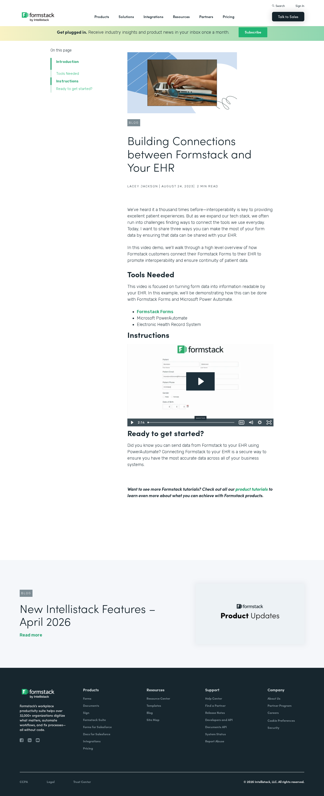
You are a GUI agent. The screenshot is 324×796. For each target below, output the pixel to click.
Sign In (300, 6)
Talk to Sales (288, 16)
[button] (101, 16)
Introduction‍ (67, 62)
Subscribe (253, 31)
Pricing (228, 16)
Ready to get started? (74, 89)
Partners (206, 16)
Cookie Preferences (281, 720)
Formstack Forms (155, 311)
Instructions (67, 81)
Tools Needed (67, 73)
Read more (31, 635)
